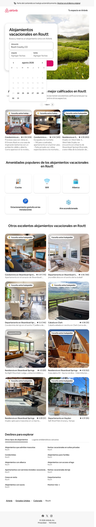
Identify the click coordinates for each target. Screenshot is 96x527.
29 (43, 93)
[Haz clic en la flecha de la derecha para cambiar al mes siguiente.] (42, 63)
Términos (52, 523)
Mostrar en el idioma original (68, 3)
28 (38, 93)
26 (28, 93)
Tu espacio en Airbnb (78, 10)
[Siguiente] (52, 105)
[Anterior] (42, 105)
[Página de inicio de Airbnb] (11, 10)
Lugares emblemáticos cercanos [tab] (45, 440)
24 (18, 93)
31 (18, 98)
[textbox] (20, 55)
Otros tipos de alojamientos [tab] (16, 440)
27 (33, 93)
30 (13, 98)
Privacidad (42, 523)
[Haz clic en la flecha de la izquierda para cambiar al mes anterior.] (13, 63)
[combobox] (31, 46)
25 (23, 93)
